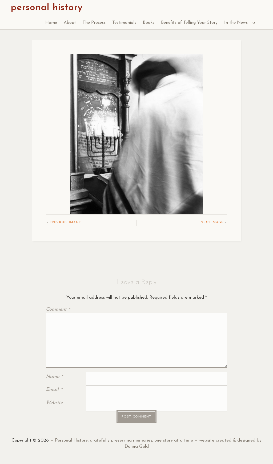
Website (54, 402)
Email (54, 389)
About (70, 23)
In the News (236, 23)
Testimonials (124, 23)
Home (51, 23)
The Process (94, 23)
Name (54, 377)
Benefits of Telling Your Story (189, 23)
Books (148, 23)
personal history (46, 8)
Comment (58, 309)
